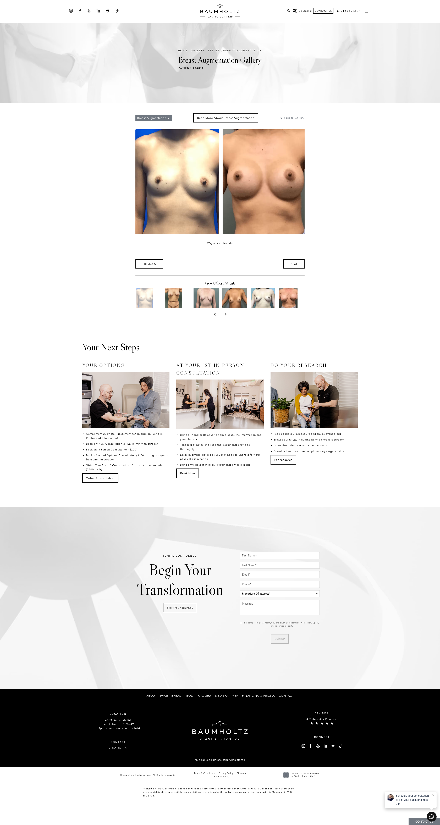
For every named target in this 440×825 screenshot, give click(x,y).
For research (283, 459)
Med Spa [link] (222, 695)
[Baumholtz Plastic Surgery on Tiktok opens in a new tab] (116, 10)
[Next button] (225, 314)
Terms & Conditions (204, 773)
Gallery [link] (205, 695)
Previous (149, 264)
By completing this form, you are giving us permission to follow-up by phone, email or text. (281, 624)
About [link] (151, 695)
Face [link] (164, 695)
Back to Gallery (294, 117)
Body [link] (190, 695)
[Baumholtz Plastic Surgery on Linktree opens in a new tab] (107, 10)
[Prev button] (214, 314)
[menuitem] (70, 10)
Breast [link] (177, 695)
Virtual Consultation (100, 478)
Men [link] (235, 695)
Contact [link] (286, 695)
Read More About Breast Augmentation (225, 118)
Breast (214, 50)
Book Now (187, 473)
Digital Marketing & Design (305, 775)
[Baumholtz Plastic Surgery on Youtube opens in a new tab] (89, 10)
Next (293, 264)
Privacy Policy (226, 773)
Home (182, 50)
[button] (368, 11)
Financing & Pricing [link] (259, 695)
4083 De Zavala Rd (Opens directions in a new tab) (118, 724)
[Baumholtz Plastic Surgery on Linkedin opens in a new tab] (98, 10)
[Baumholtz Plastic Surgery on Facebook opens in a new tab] (80, 10)
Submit (279, 638)
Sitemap (241, 773)
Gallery (198, 50)
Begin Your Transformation (180, 576)
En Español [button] (305, 10)
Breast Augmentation (242, 50)
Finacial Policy (221, 776)
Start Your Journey (180, 607)
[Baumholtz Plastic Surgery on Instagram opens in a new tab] (70, 10)
